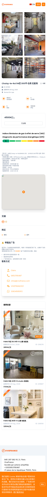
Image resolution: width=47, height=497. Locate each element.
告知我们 (17, 251)
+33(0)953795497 (12, 467)
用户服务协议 (18, 492)
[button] (32, 4)
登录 (38, 4)
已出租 (23, 123)
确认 (42, 484)
